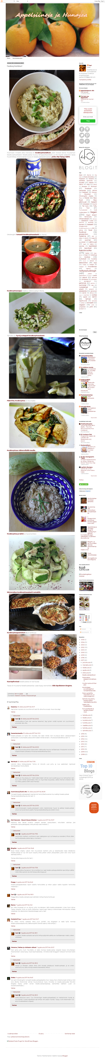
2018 (82, 657)
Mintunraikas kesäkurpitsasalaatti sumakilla (23, 592)
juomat (88, 240)
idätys (80, 238)
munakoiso (92, 266)
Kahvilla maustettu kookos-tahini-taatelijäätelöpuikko (89, 700)
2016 (82, 734)
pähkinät (82, 283)
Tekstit (83, 629)
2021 (82, 650)
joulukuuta (87, 662)
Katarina (14, 707)
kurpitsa (23, 695)
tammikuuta (87, 730)
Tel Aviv (85, 206)
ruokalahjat (83, 287)
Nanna (13, 905)
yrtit (91, 307)
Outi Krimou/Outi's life (19, 792)
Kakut (81, 184)
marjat (91, 264)
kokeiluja (94, 255)
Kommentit (85, 632)
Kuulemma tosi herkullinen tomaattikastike (92, 510)
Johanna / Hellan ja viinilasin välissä (23, 947)
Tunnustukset (83, 210)
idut (93, 236)
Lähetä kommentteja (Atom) (20, 1037)
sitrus (92, 293)
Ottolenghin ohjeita (86, 196)
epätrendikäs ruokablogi (85, 380)
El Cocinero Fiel (86, 434)
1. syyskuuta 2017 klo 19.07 (45, 820)
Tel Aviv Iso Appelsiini (85, 97)
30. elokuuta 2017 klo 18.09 (36, 792)
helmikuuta (87, 728)
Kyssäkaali (88, 188)
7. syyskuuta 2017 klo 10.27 (30, 919)
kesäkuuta (86, 718)
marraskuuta (87, 665)
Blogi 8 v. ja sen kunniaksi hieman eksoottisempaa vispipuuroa (88, 545)
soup (80, 295)
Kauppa (84, 186)
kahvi (92, 244)
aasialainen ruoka (87, 220)
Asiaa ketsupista (91, 397)
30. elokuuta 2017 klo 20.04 (30, 775)
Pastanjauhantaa (87, 395)
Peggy (13, 882)
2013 (82, 741)
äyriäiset (81, 309)
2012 (82, 744)
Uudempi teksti (12, 1033)
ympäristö (82, 307)
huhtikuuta (87, 723)
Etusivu (8, 58)
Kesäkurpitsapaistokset (16, 633)
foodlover (82, 232)
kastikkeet (93, 246)
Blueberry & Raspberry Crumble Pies (91, 449)
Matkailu (94, 192)
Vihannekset (84, 219)
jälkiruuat (93, 242)
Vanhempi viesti (70, 1033)
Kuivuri (94, 186)
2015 (82, 736)
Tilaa (88, 121)
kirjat (86, 255)
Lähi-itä (94, 190)
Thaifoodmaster (86, 424)
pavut (85, 277)
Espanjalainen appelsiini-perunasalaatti (91, 359)
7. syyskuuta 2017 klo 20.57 (45, 947)
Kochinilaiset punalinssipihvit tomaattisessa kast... (89, 689)
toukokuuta (87, 720)
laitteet (92, 261)
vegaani (82, 305)
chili (93, 228)
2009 (83, 752)
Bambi (89, 175)
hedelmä (82, 236)
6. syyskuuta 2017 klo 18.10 (24, 894)
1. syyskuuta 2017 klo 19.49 (25, 848)
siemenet (94, 291)
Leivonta (82, 190)
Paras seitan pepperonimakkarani (89, 679)
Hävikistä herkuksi (85, 180)
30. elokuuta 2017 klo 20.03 (30, 747)
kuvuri (84, 260)
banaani (81, 224)
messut (81, 266)
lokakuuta (86, 667)
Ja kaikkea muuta (87, 367)
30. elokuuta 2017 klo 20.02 (30, 719)
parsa (89, 275)
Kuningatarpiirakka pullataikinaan (92, 410)
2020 (83, 652)
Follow (81, 480)
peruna (94, 277)
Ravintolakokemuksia (17, 58)
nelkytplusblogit (31, 695)
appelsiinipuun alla (87, 90)
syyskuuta (86, 670)
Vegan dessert (91, 215)
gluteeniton (83, 234)
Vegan (93, 212)
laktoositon (83, 263)
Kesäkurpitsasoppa (14, 291)
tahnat (88, 299)
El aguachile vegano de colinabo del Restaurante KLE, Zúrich (88, 438)
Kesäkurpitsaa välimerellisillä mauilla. (21, 450)
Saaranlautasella (17, 733)
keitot (87, 253)
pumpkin (94, 279)
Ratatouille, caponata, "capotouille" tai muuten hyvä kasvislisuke (88, 386)
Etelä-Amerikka (89, 177)
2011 (82, 746)
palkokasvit (82, 275)
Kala (88, 184)
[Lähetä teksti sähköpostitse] (26, 693)
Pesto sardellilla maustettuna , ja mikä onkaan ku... (88, 694)
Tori (87, 208)
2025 (83, 639)
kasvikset (88, 248)
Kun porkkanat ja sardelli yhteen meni (88, 710)
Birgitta (13, 848)
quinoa (93, 283)
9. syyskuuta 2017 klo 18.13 (29, 995)
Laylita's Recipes (87, 467)
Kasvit (95, 184)
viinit (92, 305)
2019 (82, 655)
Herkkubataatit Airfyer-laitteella (92, 500)
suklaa (94, 295)
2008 (83, 754)
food (90, 230)
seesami (91, 289)
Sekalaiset (86, 204)
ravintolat (82, 285)
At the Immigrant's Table (87, 457)
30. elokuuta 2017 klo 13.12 (31, 733)
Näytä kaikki (94, 417)
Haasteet (17, 695)
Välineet (94, 219)
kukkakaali (82, 259)
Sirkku (13, 977)
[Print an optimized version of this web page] (83, 485)
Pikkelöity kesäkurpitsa (16, 401)
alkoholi (81, 222)
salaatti (81, 289)
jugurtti (94, 238)
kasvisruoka (85, 250)
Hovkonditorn (85, 445)
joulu (86, 238)
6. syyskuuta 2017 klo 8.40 (24, 882)
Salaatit (94, 202)
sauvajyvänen (85, 406)
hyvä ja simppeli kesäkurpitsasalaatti (30, 335)
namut (88, 268)
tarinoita (94, 301)
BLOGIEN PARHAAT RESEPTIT (94, 806)
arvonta (90, 222)
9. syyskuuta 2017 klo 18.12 (29, 963)
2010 (82, 749)
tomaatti (90, 303)
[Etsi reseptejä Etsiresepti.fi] (88, 576)
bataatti (90, 224)
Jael (16, 693)
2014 (82, 739)
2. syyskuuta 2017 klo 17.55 (29, 834)
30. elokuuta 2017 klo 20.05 (30, 805)
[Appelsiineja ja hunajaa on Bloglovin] (85, 491)
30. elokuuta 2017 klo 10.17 (26, 707)
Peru (80, 198)
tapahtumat (83, 301)
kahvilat (81, 246)
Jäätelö (91, 182)
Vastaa (13, 712)
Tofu (95, 206)
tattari (82, 303)
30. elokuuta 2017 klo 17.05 (26, 761)
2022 (83, 647)
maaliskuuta (87, 725)
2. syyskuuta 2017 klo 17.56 (29, 867)
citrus (81, 230)
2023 (83, 645)
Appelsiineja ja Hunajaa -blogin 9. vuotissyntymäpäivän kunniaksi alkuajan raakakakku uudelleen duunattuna (89, 532)
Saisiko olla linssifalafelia (87, 705)
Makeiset (85, 192)
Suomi (95, 204)
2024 (83, 642)
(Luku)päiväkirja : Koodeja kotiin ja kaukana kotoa (92, 372)
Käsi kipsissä (84, 92)
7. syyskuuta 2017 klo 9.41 (24, 905)
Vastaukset (16, 715)
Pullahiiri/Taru (16, 919)
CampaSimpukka (87, 356)
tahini (94, 297)
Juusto (81, 182)
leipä (95, 263)
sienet (84, 293)
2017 (82, 660)
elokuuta (86, 673)
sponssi (86, 295)
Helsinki (91, 179)
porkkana (85, 279)
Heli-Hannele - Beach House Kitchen (24, 820)
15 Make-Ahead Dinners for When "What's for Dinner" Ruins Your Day (88, 461)
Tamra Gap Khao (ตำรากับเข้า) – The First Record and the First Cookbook (88, 428)
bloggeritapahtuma (84, 228)
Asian (80, 175)
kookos (87, 257)
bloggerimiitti (83, 226)
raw (92, 285)
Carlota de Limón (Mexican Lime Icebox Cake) (88, 470)
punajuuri (87, 281)
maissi (84, 264)
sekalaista (83, 291)
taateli (85, 297)
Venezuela (87, 217)
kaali (84, 244)
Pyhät (87, 198)
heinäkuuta (87, 715)
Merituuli (14, 761)
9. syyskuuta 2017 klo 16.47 (24, 977)
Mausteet (87, 194)
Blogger (65, 1056)
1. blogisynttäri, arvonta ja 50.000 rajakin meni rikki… (92, 520)
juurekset (82, 242)
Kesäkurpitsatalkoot (89, 675)
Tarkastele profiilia (85, 79)
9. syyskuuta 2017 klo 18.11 (29, 933)
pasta (95, 275)
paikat (90, 273)
